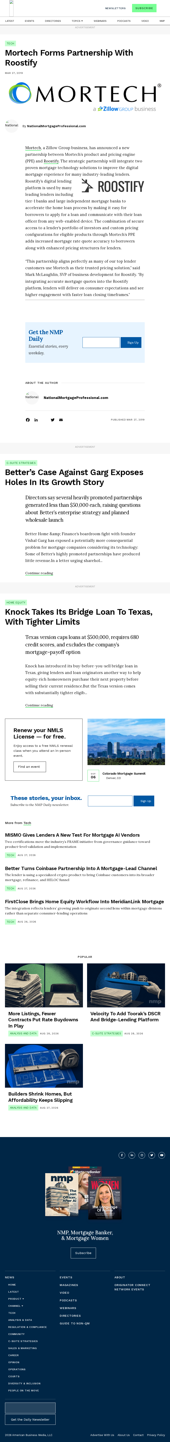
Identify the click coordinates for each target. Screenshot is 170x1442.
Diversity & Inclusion (24, 1383)
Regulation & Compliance (27, 1327)
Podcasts (124, 21)
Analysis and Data (23, 1033)
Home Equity (16, 602)
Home (12, 1284)
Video (145, 21)
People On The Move (23, 1390)
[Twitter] (52, 419)
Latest (9, 21)
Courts (14, 1376)
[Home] (11, 8)
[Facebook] (27, 419)
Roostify (51, 160)
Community (16, 1334)
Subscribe (144, 8)
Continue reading (39, 573)
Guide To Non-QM (75, 1323)
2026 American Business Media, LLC (28, 1435)
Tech (10, 43)
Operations (17, 1369)
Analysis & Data (20, 1320)
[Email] (60, 419)
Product (15, 1298)
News (9, 1277)
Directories (53, 21)
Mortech (33, 147)
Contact (138, 1435)
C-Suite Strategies (21, 462)
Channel (15, 1305)
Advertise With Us (102, 1435)
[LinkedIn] (36, 419)
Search (161, 9)
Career (13, 1355)
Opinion (13, 1362)
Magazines (69, 1285)
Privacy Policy (156, 1435)
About (119, 1277)
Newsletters (115, 8)
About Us (124, 1435)
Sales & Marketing (22, 1348)
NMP (162, 21)
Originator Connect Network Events (132, 1287)
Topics (76, 21)
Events (29, 21)
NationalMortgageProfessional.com (56, 126)
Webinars (100, 21)
